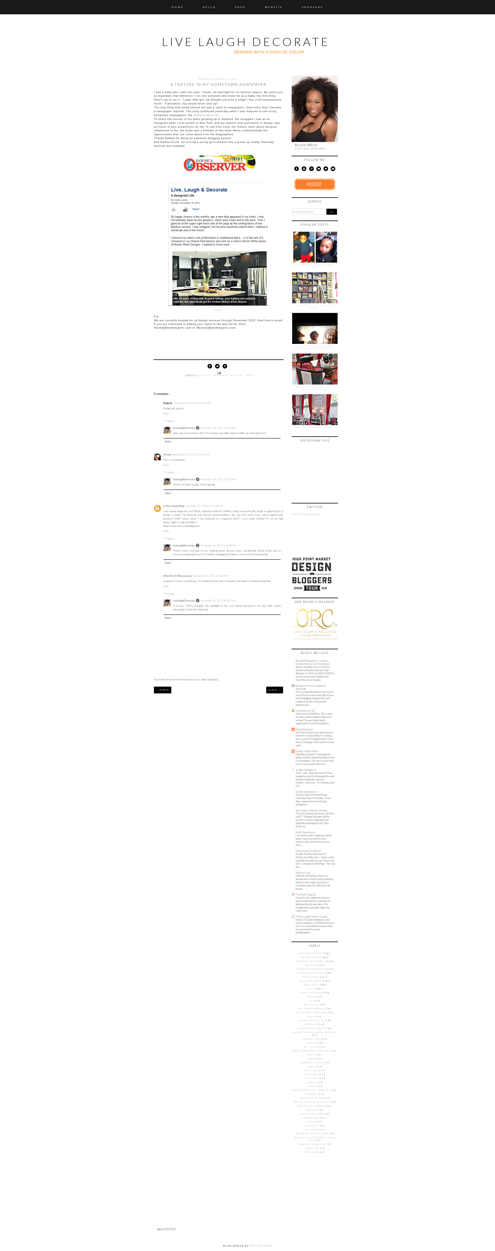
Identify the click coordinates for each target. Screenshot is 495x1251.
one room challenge (312, 1008)
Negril (312, 1121)
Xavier (311, 988)
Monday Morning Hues (311, 968)
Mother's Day (312, 1038)
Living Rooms (311, 976)
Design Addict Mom (307, 751)
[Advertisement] (316, 1184)
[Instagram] (303, 169)
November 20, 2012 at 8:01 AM (210, 575)
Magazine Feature (312, 1062)
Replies (171, 421)
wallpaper (312, 1093)
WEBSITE (274, 7)
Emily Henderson (305, 832)
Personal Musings (228, 375)
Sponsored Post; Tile (312, 1020)
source (218, 309)
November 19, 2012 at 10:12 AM (192, 403)
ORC (312, 1000)
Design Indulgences (306, 791)
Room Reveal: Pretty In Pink (313, 427)
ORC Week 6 (312, 1046)
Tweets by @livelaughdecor (306, 514)
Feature (204, 375)
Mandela (312, 1109)
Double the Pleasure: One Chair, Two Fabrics (314, 387)
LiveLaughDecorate (184, 427)
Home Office (311, 984)
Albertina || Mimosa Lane (177, 575)
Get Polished (261, 1245)
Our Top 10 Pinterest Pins (312, 1133)
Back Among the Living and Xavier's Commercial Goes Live (314, 347)
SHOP (240, 7)
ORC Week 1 (312, 1070)
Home (178, 7)
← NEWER (162, 690)
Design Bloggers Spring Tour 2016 (314, 1031)
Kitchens (311, 964)
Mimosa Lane (303, 872)
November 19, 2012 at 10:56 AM (191, 454)
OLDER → (275, 690)
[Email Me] (333, 169)
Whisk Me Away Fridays (311, 960)
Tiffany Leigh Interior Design (312, 916)
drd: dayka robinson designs (312, 810)
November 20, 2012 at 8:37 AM (218, 479)
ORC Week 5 (312, 1129)
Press (250, 375)
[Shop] (318, 169)
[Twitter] (326, 169)
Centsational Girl (305, 710)
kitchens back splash (312, 1028)
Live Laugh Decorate (246, 42)
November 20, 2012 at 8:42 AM (218, 600)
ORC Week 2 (312, 1125)
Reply (166, 413)
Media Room (312, 1117)
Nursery (312, 1042)
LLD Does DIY (312, 1004)
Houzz (312, 996)
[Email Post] (218, 372)
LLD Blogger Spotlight (312, 1105)
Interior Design (311, 957)
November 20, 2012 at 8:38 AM (218, 545)
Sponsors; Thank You (312, 1143)
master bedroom (311, 992)
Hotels (312, 1054)
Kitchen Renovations (311, 972)
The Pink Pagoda (305, 894)
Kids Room (312, 1023)
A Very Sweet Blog (173, 506)
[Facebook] (296, 169)
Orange (312, 1082)
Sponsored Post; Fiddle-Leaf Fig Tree (314, 1139)
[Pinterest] (311, 169)
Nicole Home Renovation (312, 1012)
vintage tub (312, 1147)
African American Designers (312, 1101)
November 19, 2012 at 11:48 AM (204, 506)
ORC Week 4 (312, 1078)
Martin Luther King (312, 1113)
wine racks (312, 1151)
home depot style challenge (312, 1089)
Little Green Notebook (308, 850)
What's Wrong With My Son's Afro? (314, 266)
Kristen (167, 454)
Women (312, 1086)
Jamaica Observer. (206, 115)
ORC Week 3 (312, 1074)
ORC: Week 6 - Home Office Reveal (314, 306)
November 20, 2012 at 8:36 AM (218, 427)
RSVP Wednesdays (311, 980)
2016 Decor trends (312, 1097)
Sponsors (312, 7)
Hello (209, 7)
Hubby (312, 1058)
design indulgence (306, 769)
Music (312, 1066)
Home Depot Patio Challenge (312, 1050)
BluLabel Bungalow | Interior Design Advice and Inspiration (312, 662)
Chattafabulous (304, 729)
